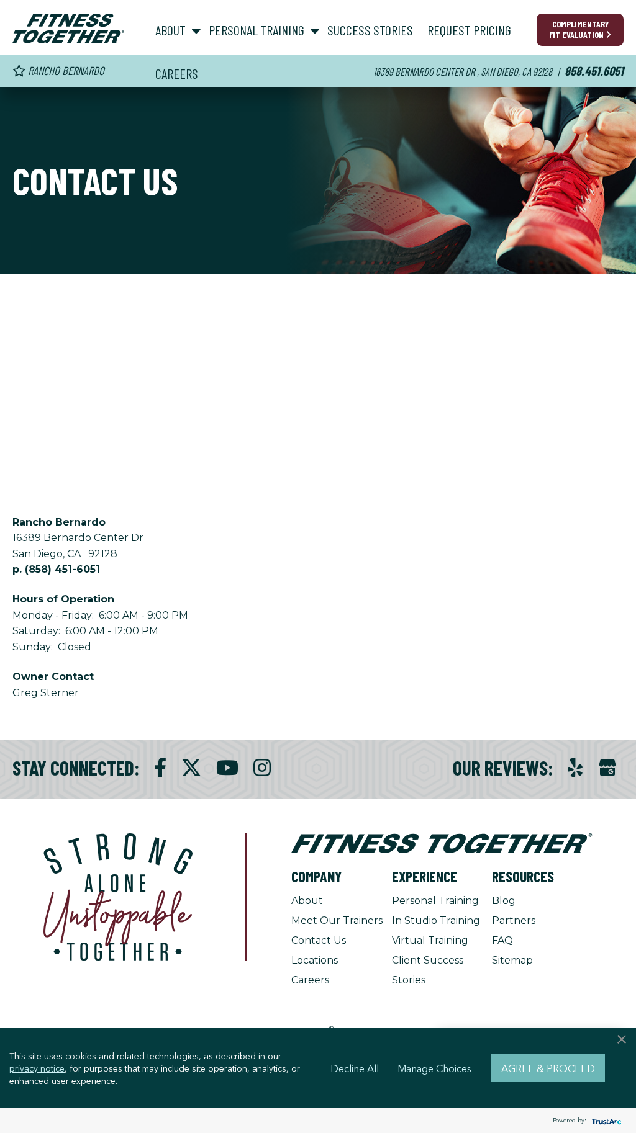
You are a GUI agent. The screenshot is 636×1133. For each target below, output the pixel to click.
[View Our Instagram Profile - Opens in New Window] (262, 768)
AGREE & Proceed (548, 1068)
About (307, 901)
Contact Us (318, 940)
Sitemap (512, 960)
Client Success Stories (427, 970)
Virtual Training (430, 940)
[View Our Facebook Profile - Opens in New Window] (160, 768)
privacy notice (37, 1068)
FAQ (502, 940)
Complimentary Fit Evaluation (579, 29)
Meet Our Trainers (337, 920)
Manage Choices (434, 1068)
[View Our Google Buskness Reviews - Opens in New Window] (607, 769)
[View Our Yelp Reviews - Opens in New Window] (575, 768)
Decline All (354, 1068)
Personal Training (435, 901)
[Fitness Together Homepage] (68, 28)
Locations (314, 960)
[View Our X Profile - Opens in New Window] (191, 768)
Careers (310, 980)
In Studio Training (436, 920)
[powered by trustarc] (605, 1120)
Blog (504, 901)
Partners (513, 920)
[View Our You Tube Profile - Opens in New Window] (227, 768)
